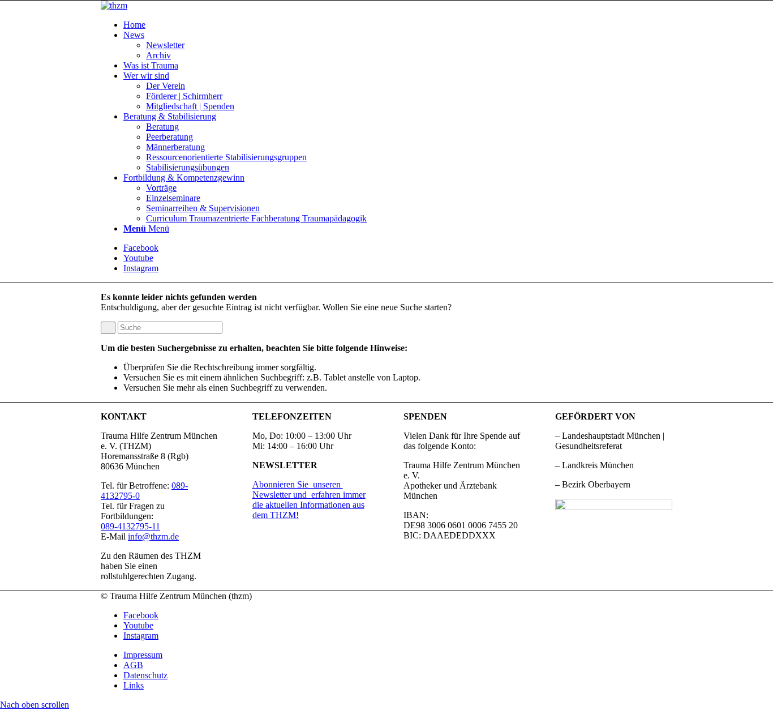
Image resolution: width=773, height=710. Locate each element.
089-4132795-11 (130, 526)
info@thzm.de (153, 536)
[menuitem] (397, 25)
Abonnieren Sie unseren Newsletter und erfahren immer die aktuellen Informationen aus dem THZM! (309, 500)
